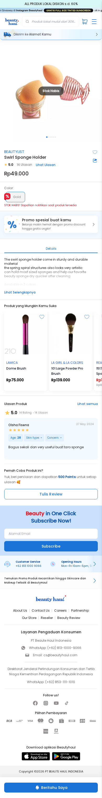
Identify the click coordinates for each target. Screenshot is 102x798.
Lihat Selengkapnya (20, 292)
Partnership (80, 610)
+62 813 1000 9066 (28, 566)
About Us (20, 610)
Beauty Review (68, 618)
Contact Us (41, 610)
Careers (60, 610)
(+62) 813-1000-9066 (64, 648)
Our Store (29, 618)
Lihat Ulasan (45, 165)
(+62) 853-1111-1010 (60, 682)
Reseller (47, 618)
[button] (51, 224)
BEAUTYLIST (14, 151)
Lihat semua (87, 404)
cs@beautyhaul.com (60, 655)
